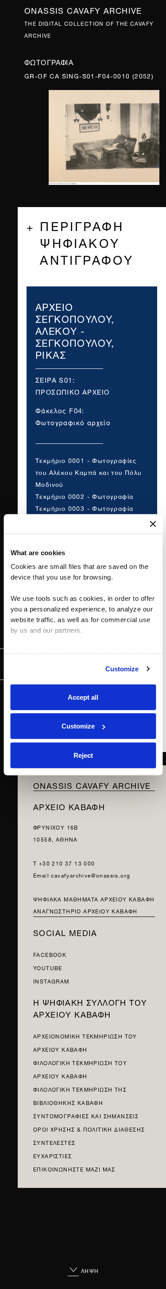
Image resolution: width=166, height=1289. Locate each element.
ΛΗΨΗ (89, 1270)
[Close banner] (153, 524)
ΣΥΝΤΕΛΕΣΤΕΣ (54, 1142)
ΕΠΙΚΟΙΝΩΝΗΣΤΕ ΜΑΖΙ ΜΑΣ (74, 1169)
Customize (122, 669)
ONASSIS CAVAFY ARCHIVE (92, 784)
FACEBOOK (49, 954)
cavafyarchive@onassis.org (90, 875)
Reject (83, 755)
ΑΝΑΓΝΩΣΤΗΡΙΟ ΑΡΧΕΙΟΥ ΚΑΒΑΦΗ (85, 910)
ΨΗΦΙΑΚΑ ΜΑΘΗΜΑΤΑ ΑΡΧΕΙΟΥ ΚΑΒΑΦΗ (93, 898)
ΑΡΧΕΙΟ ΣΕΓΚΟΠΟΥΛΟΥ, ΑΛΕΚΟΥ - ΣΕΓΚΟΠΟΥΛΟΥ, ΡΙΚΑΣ (75, 330)
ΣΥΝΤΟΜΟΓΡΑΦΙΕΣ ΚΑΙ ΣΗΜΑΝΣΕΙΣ (86, 1115)
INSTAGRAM (51, 981)
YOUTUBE (47, 967)
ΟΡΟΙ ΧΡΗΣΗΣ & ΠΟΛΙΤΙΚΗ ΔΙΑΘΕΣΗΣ (89, 1129)
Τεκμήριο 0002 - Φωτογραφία (84, 495)
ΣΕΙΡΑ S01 (54, 379)
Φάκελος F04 (58, 410)
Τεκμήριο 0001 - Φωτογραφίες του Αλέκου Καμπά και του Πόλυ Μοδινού (88, 472)
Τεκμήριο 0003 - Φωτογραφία (84, 507)
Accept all (83, 697)
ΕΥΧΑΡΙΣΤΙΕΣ (52, 1155)
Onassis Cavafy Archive (83, 9)
